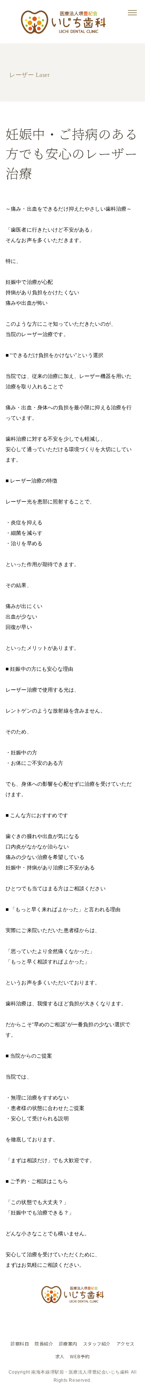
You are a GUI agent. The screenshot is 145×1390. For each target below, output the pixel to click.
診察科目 (19, 1343)
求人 (60, 1356)
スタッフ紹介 (97, 1343)
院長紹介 (44, 1343)
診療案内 (68, 1343)
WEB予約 (80, 1356)
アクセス (125, 1343)
